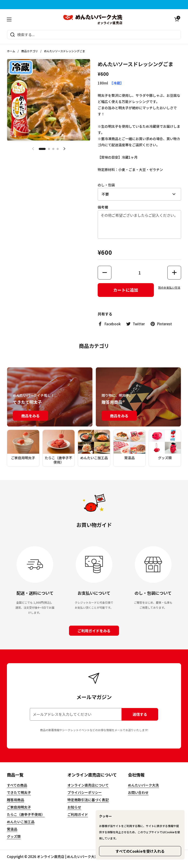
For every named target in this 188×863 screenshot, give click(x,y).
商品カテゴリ (29, 51)
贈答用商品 (15, 799)
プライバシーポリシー (84, 792)
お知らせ (74, 807)
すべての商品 (17, 785)
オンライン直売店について (88, 785)
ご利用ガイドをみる (94, 630)
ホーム (11, 51)
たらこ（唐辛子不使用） (26, 814)
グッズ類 (14, 836)
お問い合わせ (138, 792)
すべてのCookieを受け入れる (140, 851)
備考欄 (103, 207)
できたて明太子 (19, 792)
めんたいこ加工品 (20, 821)
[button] (176, 19)
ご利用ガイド (77, 814)
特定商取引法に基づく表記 (88, 799)
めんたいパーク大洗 (143, 785)
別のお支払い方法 (169, 287)
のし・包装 (106, 184)
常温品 (12, 829)
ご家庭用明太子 (19, 807)
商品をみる (30, 415)
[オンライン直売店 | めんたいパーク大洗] (93, 19)
